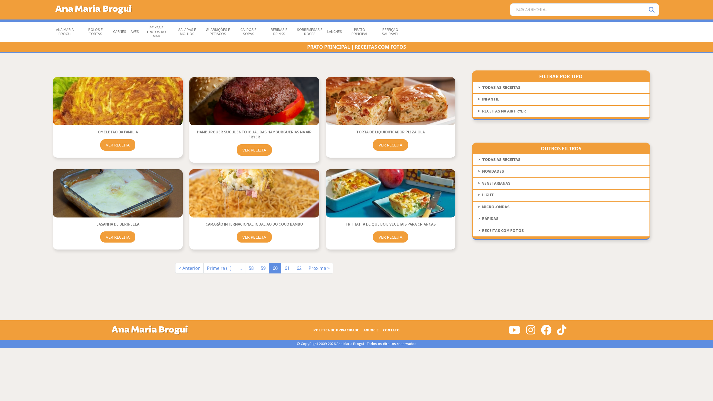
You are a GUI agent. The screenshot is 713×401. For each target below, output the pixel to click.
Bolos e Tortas (95, 31)
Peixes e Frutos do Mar (156, 32)
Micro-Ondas (496, 207)
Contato (391, 330)
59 (263, 268)
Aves (135, 31)
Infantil (490, 99)
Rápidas (490, 219)
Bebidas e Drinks (279, 31)
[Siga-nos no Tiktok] (561, 332)
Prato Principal (359, 31)
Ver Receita (118, 145)
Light (488, 195)
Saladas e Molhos (187, 31)
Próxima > (319, 268)
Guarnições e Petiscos (218, 31)
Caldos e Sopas (248, 31)
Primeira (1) (219, 268)
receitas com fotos (503, 231)
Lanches (334, 31)
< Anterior (189, 268)
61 (287, 268)
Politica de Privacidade (336, 330)
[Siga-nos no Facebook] (546, 332)
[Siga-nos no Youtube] (515, 332)
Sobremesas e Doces (310, 31)
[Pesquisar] (652, 9)
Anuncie (371, 330)
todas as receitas (501, 88)
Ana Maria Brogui (65, 31)
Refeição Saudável (390, 31)
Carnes (119, 31)
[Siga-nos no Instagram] (530, 332)
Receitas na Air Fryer (504, 111)
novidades (493, 171)
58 (251, 268)
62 (299, 268)
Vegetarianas (496, 183)
